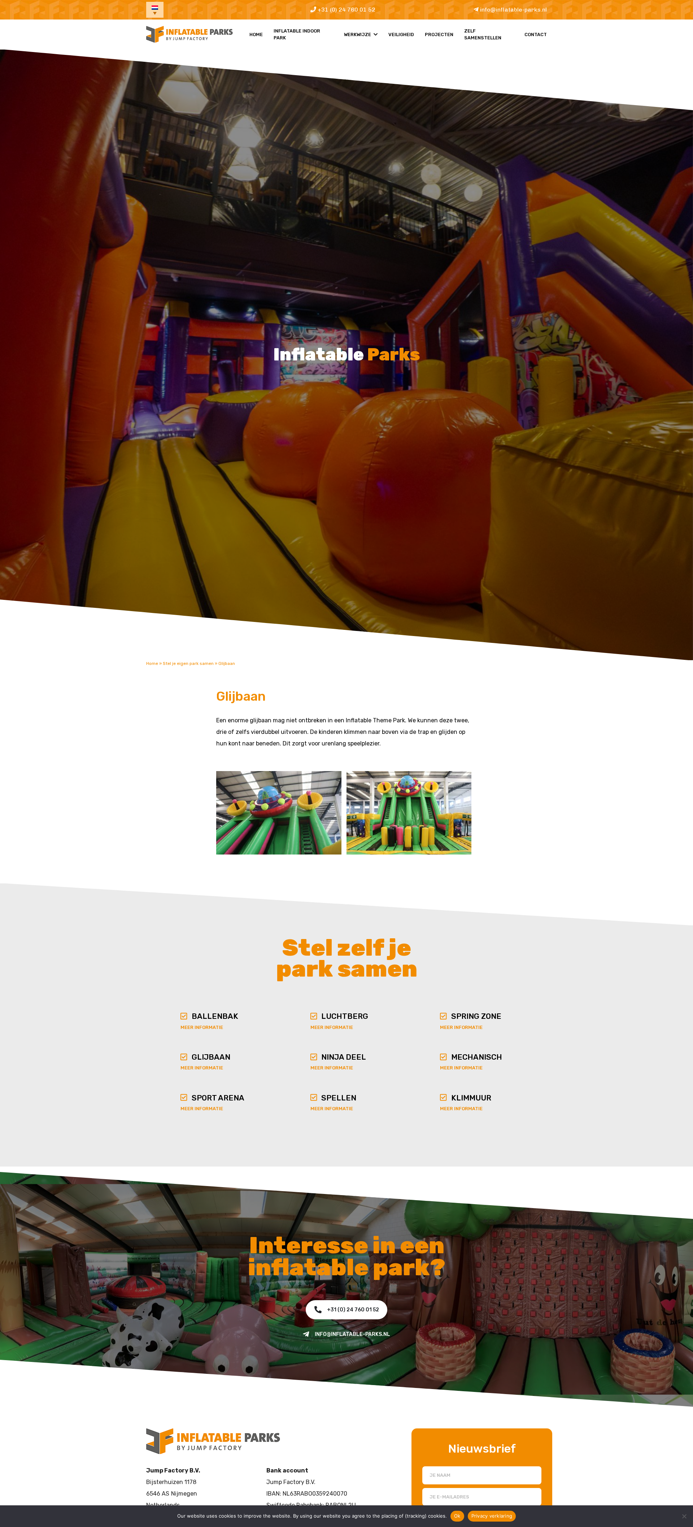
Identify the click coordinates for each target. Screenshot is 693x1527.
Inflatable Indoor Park (297, 34)
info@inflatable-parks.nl (513, 9)
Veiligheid (401, 34)
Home (256, 34)
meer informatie (201, 1027)
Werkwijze (357, 34)
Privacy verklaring (492, 1516)
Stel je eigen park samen (188, 663)
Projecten (439, 34)
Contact (535, 34)
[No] (684, 1516)
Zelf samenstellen (482, 34)
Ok (457, 1516)
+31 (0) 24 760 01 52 (345, 9)
